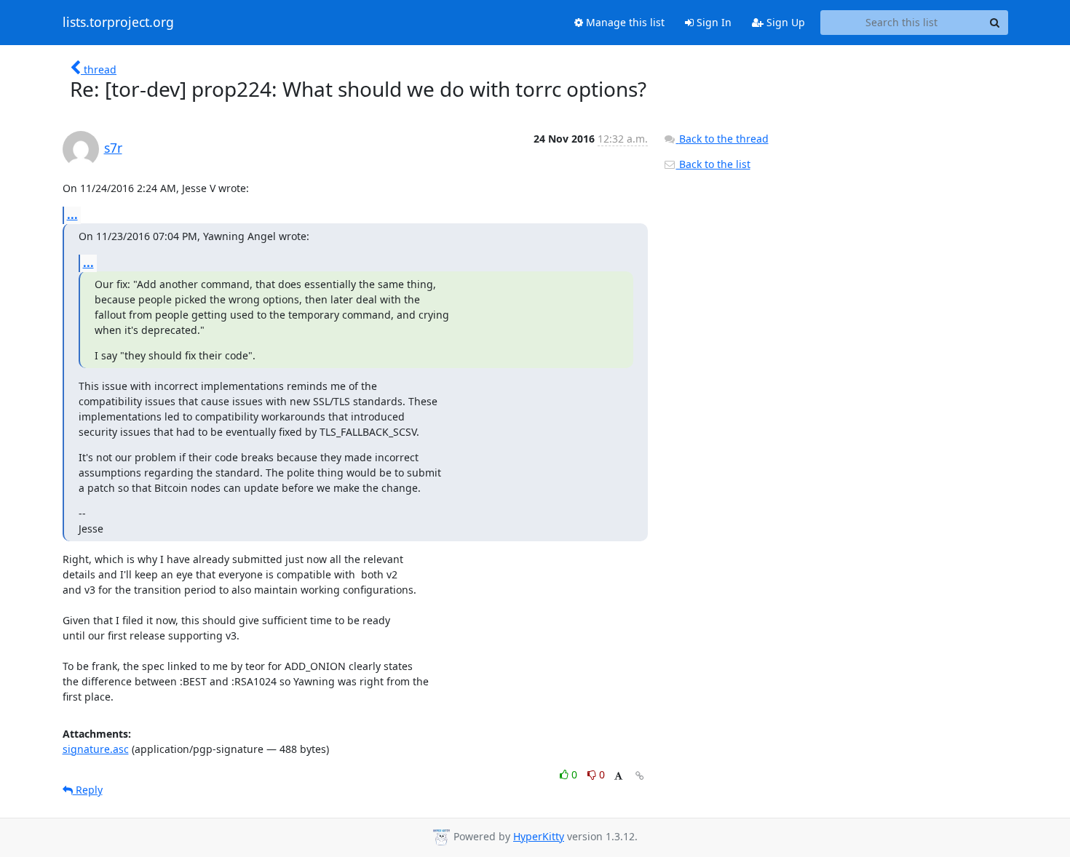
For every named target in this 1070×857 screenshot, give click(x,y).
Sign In (713, 22)
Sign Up (784, 22)
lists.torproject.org (118, 22)
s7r (113, 147)
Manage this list (624, 22)
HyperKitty (538, 836)
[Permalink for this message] (640, 776)
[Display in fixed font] (618, 776)
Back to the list (713, 164)
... (72, 215)
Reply (88, 790)
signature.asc (96, 749)
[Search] (995, 22)
